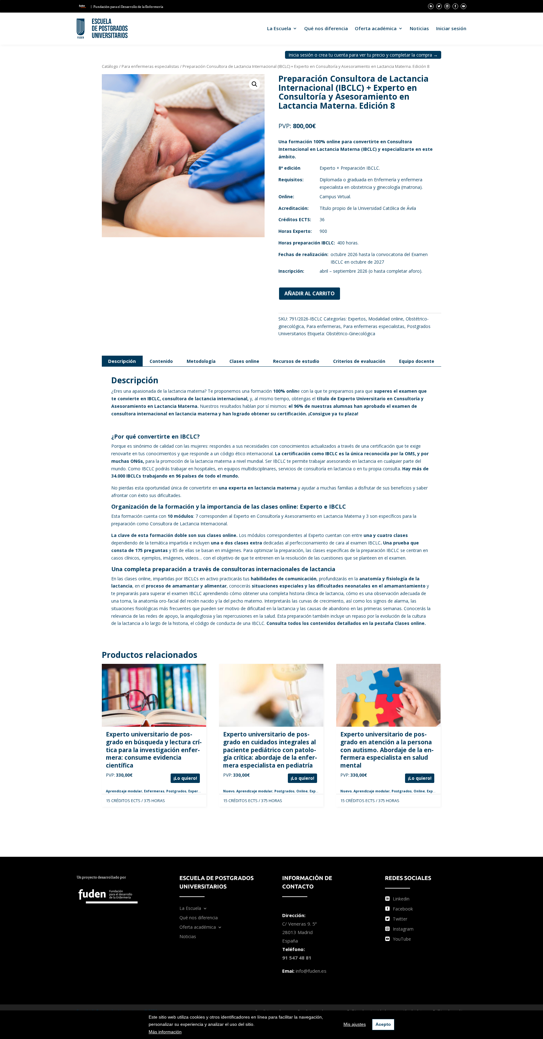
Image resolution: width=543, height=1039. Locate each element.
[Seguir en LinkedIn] (431, 6)
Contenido (161, 361)
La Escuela (279, 28)
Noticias (419, 28)
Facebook (403, 909)
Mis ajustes (354, 1024)
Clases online (244, 361)
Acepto (383, 1024)
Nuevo (228, 791)
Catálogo (110, 66)
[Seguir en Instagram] (447, 6)
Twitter (400, 919)
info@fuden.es (311, 971)
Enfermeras (154, 791)
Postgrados (176, 791)
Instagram (403, 929)
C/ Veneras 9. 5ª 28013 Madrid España (299, 932)
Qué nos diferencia (326, 28)
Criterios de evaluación (359, 361)
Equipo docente (416, 361)
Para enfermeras (323, 326)
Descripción (122, 361)
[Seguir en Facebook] (455, 6)
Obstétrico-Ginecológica (350, 333)
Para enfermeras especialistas (150, 66)
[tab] (122, 361)
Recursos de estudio (296, 361)
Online (302, 791)
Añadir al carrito (309, 293)
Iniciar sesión (451, 28)
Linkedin (401, 899)
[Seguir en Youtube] (463, 6)
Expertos (357, 319)
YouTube (402, 939)
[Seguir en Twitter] (439, 6)
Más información (165, 1031)
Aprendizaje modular (124, 791)
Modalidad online (385, 319)
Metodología (201, 361)
